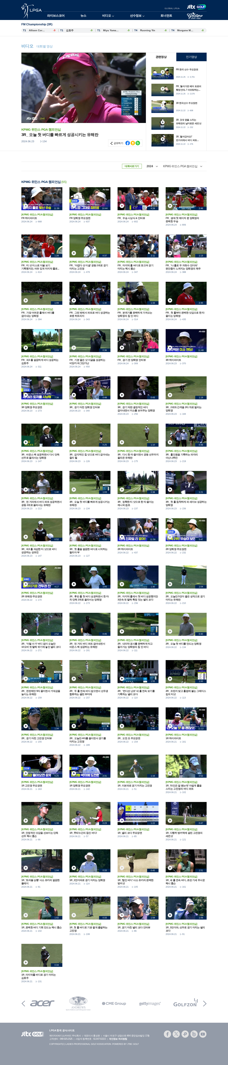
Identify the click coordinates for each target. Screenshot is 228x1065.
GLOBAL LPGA (172, 8)
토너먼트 (166, 15)
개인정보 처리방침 (118, 1039)
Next (205, 1003)
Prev (23, 1003)
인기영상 (191, 56)
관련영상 (161, 56)
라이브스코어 (55, 15)
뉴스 (83, 15)
